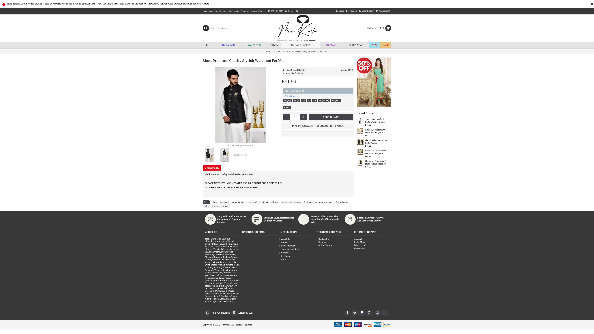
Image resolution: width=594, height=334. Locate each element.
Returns (322, 242)
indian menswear (220, 206)
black (214, 202)
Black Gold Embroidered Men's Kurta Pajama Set (375, 162)
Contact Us (286, 252)
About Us (285, 239)
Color (285, 103)
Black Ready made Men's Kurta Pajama (376, 141)
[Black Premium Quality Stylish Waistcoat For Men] (240, 105)
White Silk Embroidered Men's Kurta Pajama (375, 151)
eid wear (275, 202)
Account (358, 239)
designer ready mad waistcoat (318, 202)
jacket (206, 206)
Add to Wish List (304, 125)
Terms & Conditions (291, 249)
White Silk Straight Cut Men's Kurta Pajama (375, 131)
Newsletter (359, 248)
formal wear (342, 202)
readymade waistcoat (257, 202)
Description (212, 167)
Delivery (285, 242)
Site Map (285, 256)
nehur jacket (238, 202)
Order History (325, 245)
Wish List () (360, 245)
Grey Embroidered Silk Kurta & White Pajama (375, 120)
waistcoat (224, 202)
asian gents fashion (291, 202)
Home (283, 259)
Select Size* (291, 96)
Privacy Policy (288, 245)
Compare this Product (332, 125)
